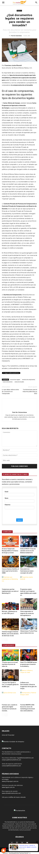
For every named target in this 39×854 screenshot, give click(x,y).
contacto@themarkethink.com (11, 766)
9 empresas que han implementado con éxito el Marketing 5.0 (10, 591)
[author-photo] (19, 409)
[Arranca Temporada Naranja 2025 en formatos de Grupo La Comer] (10, 541)
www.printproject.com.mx (10, 781)
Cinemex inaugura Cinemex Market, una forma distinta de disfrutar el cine (10, 633)
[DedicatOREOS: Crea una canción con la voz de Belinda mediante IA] (28, 541)
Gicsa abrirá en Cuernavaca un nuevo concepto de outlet (27, 571)
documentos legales (15, 379)
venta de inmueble (19, 381)
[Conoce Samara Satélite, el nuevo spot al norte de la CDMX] (10, 561)
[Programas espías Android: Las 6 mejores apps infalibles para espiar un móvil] (28, 582)
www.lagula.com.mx (8, 787)
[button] (3, 2)
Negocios (19, 10)
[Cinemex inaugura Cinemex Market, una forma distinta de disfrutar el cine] (10, 624)
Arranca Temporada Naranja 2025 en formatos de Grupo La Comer (10, 550)
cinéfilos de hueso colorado (17, 797)
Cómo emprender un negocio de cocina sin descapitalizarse (27, 613)
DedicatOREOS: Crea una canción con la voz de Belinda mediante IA (28, 550)
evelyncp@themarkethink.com (11, 760)
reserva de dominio (7, 381)
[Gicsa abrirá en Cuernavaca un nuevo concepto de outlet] (28, 561)
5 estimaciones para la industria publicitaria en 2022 (30, 391)
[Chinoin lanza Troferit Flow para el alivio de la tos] (28, 624)
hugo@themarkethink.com (25, 758)
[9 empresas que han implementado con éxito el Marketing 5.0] (10, 582)
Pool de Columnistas (16, 35)
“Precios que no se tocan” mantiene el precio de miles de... (10, 664)
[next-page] (6, 640)
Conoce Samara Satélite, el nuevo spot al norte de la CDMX (10, 571)
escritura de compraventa (28, 379)
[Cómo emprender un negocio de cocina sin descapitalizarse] (28, 604)
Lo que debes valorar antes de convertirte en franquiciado (10, 391)
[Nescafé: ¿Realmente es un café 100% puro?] (10, 604)
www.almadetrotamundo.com (11, 793)
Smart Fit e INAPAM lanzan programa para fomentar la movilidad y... (28, 664)
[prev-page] (3, 640)
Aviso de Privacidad (8, 735)
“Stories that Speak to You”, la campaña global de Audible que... (10, 684)
